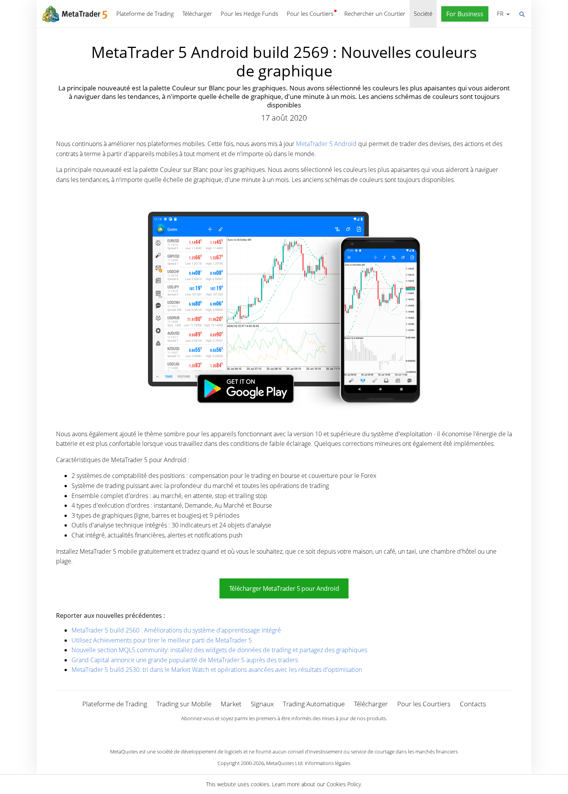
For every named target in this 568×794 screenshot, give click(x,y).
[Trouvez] (521, 13)
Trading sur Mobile (183, 703)
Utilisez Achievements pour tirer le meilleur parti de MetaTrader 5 (161, 640)
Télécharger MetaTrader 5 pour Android (284, 588)
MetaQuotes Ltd (284, 763)
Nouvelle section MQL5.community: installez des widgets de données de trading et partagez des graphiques (219, 650)
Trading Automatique (314, 703)
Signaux (262, 703)
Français (498, 13)
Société (423, 13)
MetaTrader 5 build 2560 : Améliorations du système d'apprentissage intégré (176, 630)
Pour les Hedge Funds (249, 13)
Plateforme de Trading (145, 13)
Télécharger (197, 13)
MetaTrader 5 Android (326, 143)
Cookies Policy (344, 784)
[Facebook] (271, 731)
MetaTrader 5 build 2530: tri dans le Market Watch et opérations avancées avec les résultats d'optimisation (216, 669)
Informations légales (327, 763)
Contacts (473, 703)
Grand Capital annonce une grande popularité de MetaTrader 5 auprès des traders (184, 660)
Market (231, 703)
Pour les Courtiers (310, 13)
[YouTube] (296, 731)
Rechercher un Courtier (374, 13)
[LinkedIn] (284, 731)
